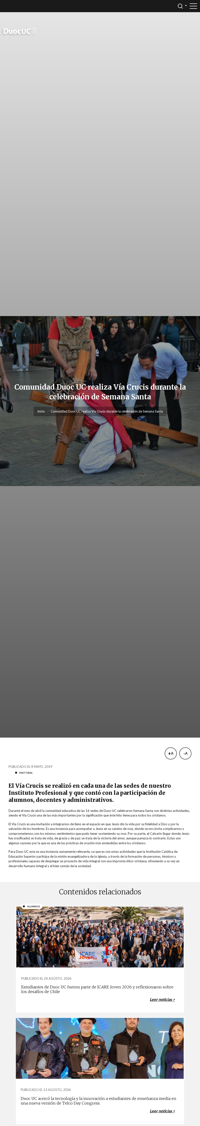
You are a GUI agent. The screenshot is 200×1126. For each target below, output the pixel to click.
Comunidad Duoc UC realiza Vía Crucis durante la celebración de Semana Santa (107, 411)
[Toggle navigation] (193, 6)
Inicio (41, 411)
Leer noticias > (162, 999)
